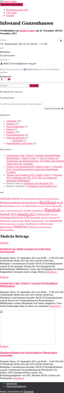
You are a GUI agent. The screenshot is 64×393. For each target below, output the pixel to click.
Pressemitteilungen (15, 135)
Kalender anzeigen (53, 108)
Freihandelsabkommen (15, 210)
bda (22, 198)
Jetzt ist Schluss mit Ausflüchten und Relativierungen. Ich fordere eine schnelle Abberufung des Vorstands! (35, 161)
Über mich (11, 12)
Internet (54, 214)
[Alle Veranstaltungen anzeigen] (60, 40)
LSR (26, 217)
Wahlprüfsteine (6, 227)
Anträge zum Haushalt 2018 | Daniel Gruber (28, 166)
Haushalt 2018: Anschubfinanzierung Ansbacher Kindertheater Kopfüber (34, 169)
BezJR (60, 202)
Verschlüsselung (10, 224)
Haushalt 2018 (43, 214)
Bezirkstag (17, 140)
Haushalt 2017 (26, 214)
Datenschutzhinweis (16, 386)
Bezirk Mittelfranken (52, 199)
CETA (18, 206)
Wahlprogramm (46, 223)
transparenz (55, 220)
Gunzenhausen (37, 210)
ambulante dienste (10, 198)
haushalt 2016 (8, 214)
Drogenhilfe (57, 206)
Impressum (11, 383)
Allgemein (11, 121)
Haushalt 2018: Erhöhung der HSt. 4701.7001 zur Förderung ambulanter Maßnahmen (34, 178)
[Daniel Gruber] (8, 1)
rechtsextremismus (18, 221)
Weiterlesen (51, 272)
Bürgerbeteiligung (8, 206)
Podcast (10, 129)
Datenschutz (31, 205)
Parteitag (52, 217)
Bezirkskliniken (30, 202)
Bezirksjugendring (10, 202)
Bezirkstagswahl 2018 (17, 10)
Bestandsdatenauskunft (34, 198)
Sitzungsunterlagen (15, 137)
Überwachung (7, 230)
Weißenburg (20, 226)
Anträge (10, 123)
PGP (58, 217)
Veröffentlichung (32, 223)
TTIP (2, 224)
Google (27, 210)
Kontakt (10, 15)
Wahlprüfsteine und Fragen (19, 143)
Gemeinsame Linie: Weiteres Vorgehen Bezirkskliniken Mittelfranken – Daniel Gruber (33, 156)
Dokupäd (48, 206)
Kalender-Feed (32, 69)
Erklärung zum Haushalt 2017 (38, 183)
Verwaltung (20, 224)
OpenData (44, 217)
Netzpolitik (34, 217)
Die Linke (40, 206)
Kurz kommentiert (15, 126)
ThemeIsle (28, 391)
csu (22, 206)
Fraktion (3, 210)
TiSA (47, 221)
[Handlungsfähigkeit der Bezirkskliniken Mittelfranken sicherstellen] (28, 343)
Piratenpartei (5, 221)
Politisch (10, 132)
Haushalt (52, 209)
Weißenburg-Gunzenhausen (40, 227)
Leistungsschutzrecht (11, 217)
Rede (27, 220)
